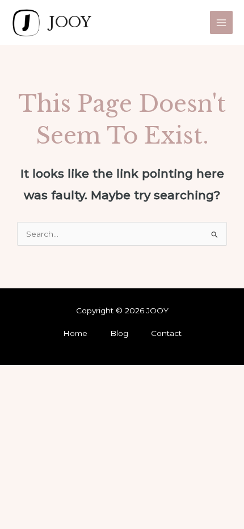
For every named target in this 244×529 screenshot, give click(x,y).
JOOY (70, 22)
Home (75, 333)
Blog (119, 333)
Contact (166, 333)
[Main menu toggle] (221, 22)
